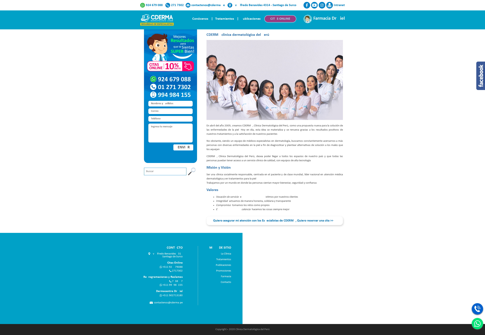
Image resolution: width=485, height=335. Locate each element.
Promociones (223, 270)
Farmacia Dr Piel (329, 18)
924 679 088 (154, 5)
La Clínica (226, 253)
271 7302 (177, 5)
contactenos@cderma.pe (208, 5)
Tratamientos (224, 19)
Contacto (226, 282)
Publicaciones (250, 19)
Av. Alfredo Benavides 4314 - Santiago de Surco (264, 5)
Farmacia (226, 276)
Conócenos (200, 19)
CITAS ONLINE (280, 19)
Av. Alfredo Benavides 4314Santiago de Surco (167, 255)
